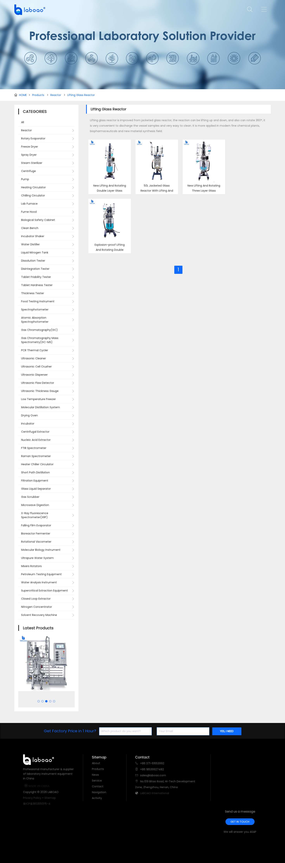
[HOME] (28, 9)
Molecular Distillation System (40, 407)
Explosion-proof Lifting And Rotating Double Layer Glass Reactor (110, 250)
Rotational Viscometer (36, 542)
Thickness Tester (32, 293)
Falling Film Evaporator (36, 525)
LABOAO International (154, 793)
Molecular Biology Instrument (40, 550)
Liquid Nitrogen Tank (34, 252)
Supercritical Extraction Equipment (44, 590)
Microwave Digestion (35, 505)
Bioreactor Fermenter (35, 533)
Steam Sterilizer (31, 163)
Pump (25, 179)
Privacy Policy (32, 798)
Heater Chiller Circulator (37, 464)
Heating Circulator (33, 187)
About (96, 763)
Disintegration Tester (35, 269)
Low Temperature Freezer (38, 399)
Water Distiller (30, 244)
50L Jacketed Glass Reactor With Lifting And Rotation (157, 191)
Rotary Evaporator (33, 138)
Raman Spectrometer (36, 456)
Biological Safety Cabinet (38, 220)
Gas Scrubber (30, 497)
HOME (23, 95)
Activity (97, 798)
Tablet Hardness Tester (37, 285)
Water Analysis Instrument (39, 582)
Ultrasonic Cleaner (33, 358)
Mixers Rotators (31, 566)
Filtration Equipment (34, 481)
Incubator (27, 423)
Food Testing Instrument (37, 301)
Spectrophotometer (34, 309)
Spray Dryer (29, 155)
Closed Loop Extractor (36, 599)
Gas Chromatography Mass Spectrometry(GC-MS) (39, 340)
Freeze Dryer (29, 147)
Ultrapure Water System (37, 558)
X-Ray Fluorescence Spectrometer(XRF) (34, 515)
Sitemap (50, 798)
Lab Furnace (29, 204)
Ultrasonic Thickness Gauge (40, 391)
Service (97, 781)
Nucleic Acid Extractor (36, 440)
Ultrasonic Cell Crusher (36, 366)
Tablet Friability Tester (36, 277)
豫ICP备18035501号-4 (36, 804)
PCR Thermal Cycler (34, 350)
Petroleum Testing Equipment (41, 574)
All (22, 122)
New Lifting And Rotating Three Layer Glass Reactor (203, 191)
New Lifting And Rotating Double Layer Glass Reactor (109, 191)
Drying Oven (29, 415)
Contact (97, 786)
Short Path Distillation (35, 472)
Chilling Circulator (33, 195)
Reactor (55, 95)
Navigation (99, 792)
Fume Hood (29, 212)
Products (38, 95)
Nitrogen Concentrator (36, 607)
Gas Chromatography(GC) (39, 330)
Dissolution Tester (33, 261)
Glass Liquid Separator (36, 489)
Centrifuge (28, 171)
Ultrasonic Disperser (34, 375)
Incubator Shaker (32, 236)
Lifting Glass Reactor (81, 95)
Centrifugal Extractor (35, 432)
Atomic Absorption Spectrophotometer (34, 320)
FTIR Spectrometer (33, 448)
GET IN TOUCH (240, 822)
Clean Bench (29, 228)
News (95, 775)
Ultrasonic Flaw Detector (37, 383)
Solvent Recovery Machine (39, 615)
